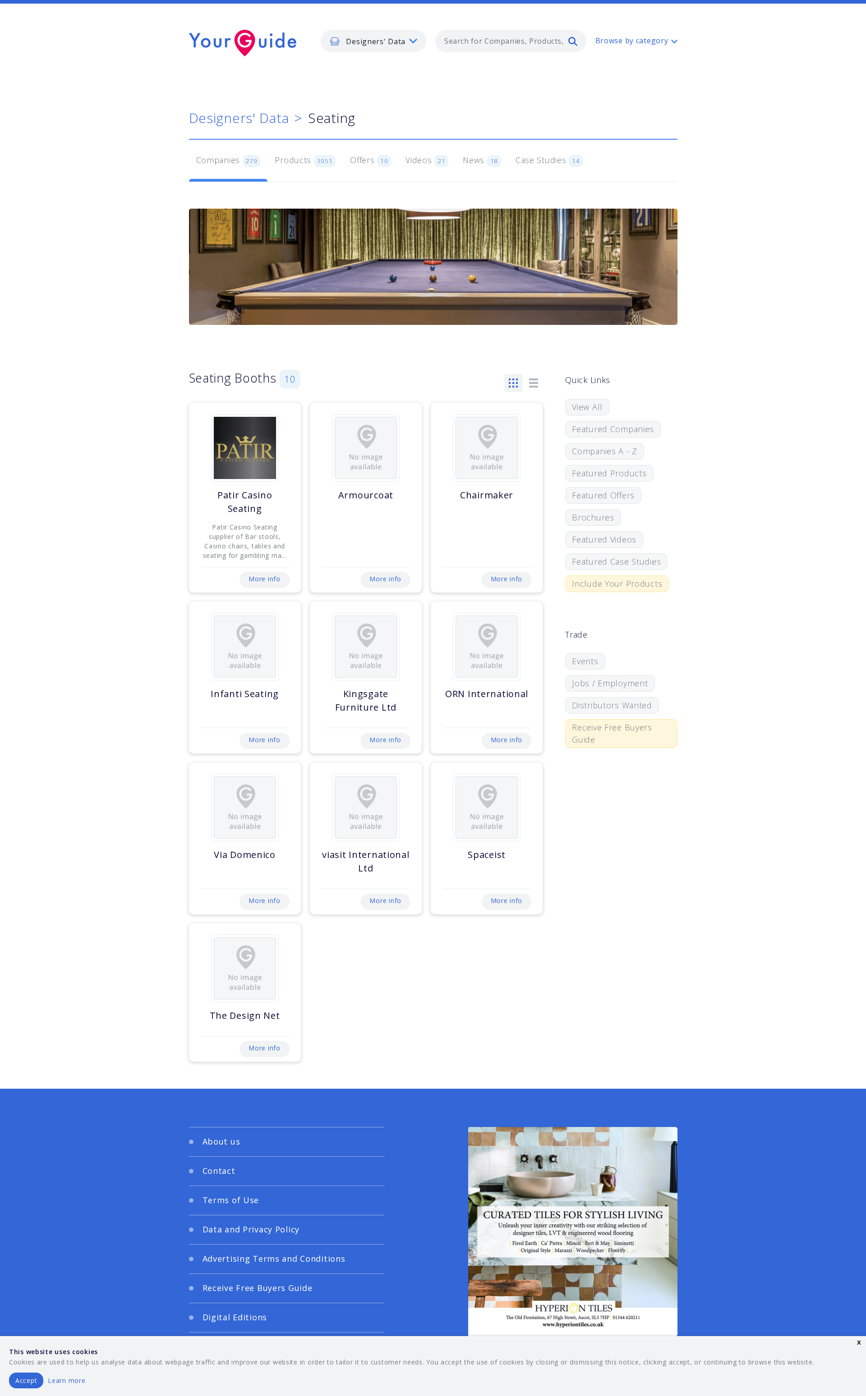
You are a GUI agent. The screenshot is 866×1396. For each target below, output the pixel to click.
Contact (219, 1170)
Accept (26, 1380)
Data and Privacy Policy (251, 1229)
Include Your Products (617, 583)
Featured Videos (604, 539)
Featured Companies (613, 429)
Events (585, 661)
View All (587, 406)
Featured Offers (603, 495)
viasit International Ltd (365, 861)
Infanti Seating (245, 694)
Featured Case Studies (616, 561)
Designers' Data (239, 118)
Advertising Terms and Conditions (274, 1258)
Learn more (66, 1380)
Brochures (593, 517)
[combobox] (510, 41)
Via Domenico (245, 855)
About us (221, 1141)
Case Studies (548, 160)
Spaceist (487, 855)
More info (264, 579)
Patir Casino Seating (244, 502)
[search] (573, 41)
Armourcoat (365, 495)
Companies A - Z (604, 451)
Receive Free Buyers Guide (612, 733)
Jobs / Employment (610, 683)
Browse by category (631, 41)
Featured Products (609, 473)
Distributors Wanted (612, 705)
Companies (227, 160)
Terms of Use (231, 1200)
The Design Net (245, 1015)
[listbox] (373, 41)
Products (303, 160)
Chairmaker (486, 495)
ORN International (486, 694)
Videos (425, 160)
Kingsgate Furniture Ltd (365, 700)
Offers (369, 160)
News (480, 160)
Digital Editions (235, 1317)
